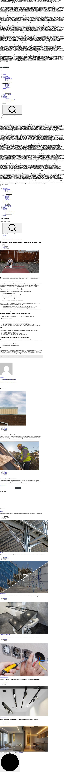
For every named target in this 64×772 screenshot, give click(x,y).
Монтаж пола (5, 83)
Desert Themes (20, 752)
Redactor (6, 246)
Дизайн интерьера (6, 77)
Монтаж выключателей (10, 99)
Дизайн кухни (8, 80)
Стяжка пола (7, 87)
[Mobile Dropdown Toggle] (9, 83)
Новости (4, 88)
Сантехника (5, 90)
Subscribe (4, 74)
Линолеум (7, 85)
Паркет (6, 86)
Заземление (7, 98)
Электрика (4, 97)
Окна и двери (5, 89)
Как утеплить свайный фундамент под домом (12, 238)
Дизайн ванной (8, 78)
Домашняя (4, 237)
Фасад (3, 95)
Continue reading (3, 440)
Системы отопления (6, 94)
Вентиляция (5, 76)
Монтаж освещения (9, 100)
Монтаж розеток (8, 102)
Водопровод (7, 92)
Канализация (8, 93)
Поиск (1, 486)
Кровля (4, 103)
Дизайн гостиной (8, 79)
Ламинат (7, 84)
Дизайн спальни (8, 81)
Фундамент (4, 96)
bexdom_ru (6, 516)
